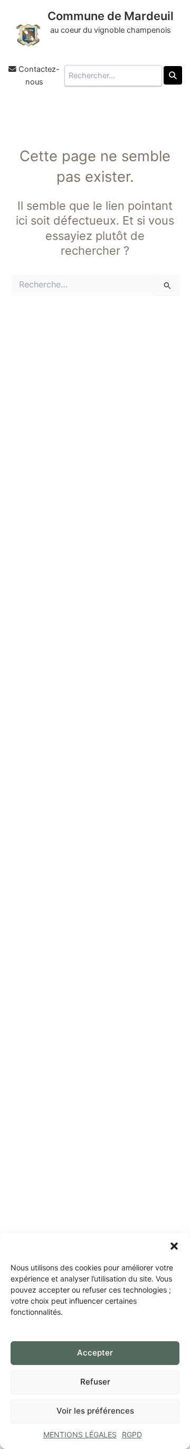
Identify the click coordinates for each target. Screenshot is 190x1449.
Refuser (95, 1382)
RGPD (132, 1434)
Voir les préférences (95, 1411)
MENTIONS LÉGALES (80, 1434)
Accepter (95, 1353)
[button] (174, 1246)
